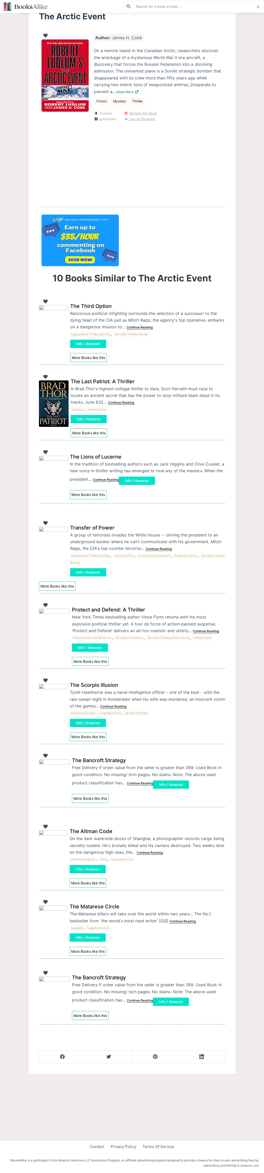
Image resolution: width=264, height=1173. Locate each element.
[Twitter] (109, 1056)
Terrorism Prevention (129, 638)
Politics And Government (154, 556)
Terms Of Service (158, 1146)
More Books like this (88, 357)
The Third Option (91, 306)
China (103, 859)
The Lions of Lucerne (95, 457)
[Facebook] (62, 1056)
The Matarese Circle (94, 906)
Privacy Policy (123, 1146)
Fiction (102, 101)
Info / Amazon (88, 343)
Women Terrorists (136, 713)
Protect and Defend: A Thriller (108, 610)
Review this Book (142, 113)
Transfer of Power (92, 528)
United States (97, 409)
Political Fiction (124, 556)
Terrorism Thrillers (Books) (131, 334)
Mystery (120, 101)
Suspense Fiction (186, 556)
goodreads (107, 119)
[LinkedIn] (201, 1056)
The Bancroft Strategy (99, 760)
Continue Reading (140, 327)
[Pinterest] (155, 1056)
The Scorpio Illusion (94, 685)
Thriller (137, 101)
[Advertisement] (132, 163)
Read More (126, 92)
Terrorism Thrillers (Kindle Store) (168, 638)
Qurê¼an (78, 409)
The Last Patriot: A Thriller (103, 381)
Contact (97, 1146)
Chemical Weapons (83, 859)
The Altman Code (91, 831)
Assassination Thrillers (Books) (90, 334)
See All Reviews (141, 119)
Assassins (77, 928)
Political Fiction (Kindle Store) (92, 638)
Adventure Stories (83, 713)
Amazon (105, 113)
